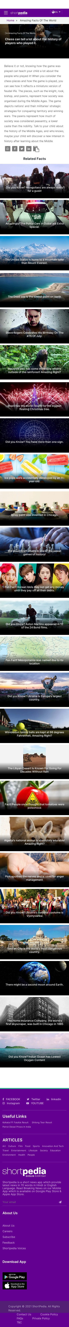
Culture (12, 1146)
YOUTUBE (37, 1103)
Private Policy (41, 1318)
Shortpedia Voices (14, 1248)
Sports (36, 1146)
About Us (8, 1225)
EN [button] (56, 12)
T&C (19, 1322)
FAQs (20, 1318)
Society (44, 1150)
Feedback (9, 1242)
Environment (9, 1154)
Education (55, 1150)
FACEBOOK (12, 1099)
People (31, 1154)
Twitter (35, 1099)
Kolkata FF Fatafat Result (15, 1122)
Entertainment (18, 1150)
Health (21, 1154)
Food (27, 1146)
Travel (6, 1150)
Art (4, 1146)
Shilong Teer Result (42, 1122)
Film (20, 1146)
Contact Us (24, 1314)
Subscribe (9, 1237)
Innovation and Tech (53, 1146)
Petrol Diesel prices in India (17, 1126)
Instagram (13, 1103)
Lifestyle (33, 1150)
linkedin (55, 1099)
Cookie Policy (49, 1314)
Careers (7, 1231)
